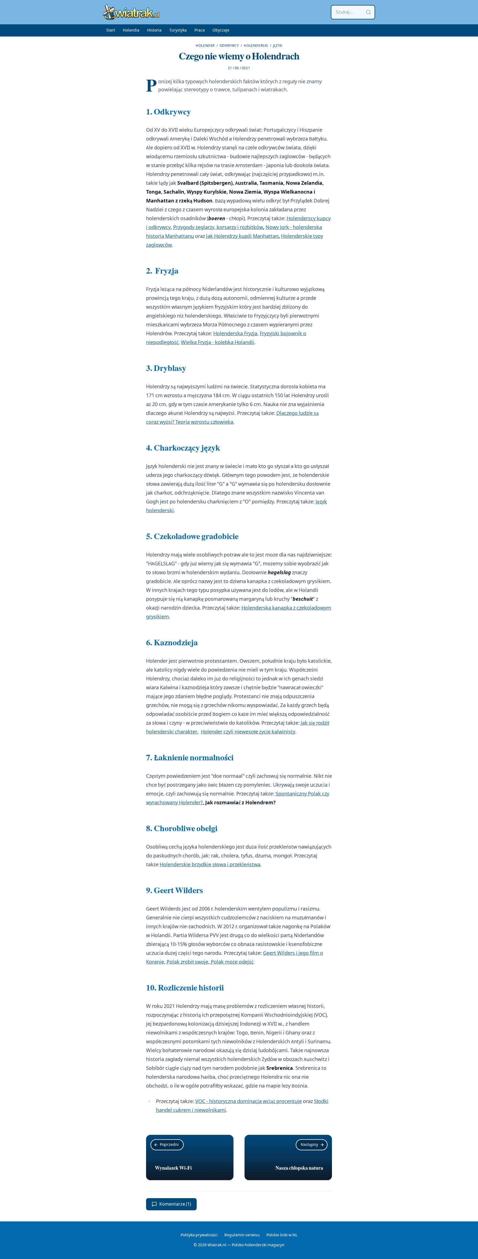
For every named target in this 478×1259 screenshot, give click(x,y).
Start (110, 30)
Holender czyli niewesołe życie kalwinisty (248, 732)
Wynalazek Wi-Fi (173, 1168)
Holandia (131, 30)
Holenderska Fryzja (235, 333)
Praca (199, 30)
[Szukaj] (368, 12)
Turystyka (178, 30)
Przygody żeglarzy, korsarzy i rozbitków (218, 227)
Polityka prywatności (199, 1235)
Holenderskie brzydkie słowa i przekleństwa (210, 864)
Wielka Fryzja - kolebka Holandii (217, 342)
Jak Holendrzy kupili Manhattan (242, 236)
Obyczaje (220, 30)
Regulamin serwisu (242, 1235)
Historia (154, 30)
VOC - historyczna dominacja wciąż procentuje (248, 1101)
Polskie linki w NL (281, 1235)
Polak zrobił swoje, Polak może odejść (210, 962)
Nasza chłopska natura (299, 1168)
